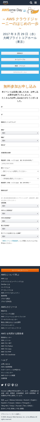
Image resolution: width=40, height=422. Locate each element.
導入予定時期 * (5, 225)
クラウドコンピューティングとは (12, 281)
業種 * (2, 130)
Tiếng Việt (4, 406)
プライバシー (5, 414)
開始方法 (4, 311)
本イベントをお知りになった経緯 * (11, 233)
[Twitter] (3, 385)
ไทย (24, 406)
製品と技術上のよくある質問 (10, 322)
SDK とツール (5, 340)
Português (25, 403)
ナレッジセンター (7, 372)
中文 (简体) (11, 408)
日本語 (29, 406)
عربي (6, 400)
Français (11, 403)
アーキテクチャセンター (9, 319)
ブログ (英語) (5, 298)
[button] (20, 133)
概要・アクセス (20, 66)
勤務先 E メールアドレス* (8, 122)
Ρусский (18, 406)
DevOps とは (5, 284)
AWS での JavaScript (8, 354)
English (33, 400)
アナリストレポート (8, 325)
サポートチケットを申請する (10, 370)
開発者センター (6, 337)
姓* (2, 107)
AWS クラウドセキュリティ (10, 293)
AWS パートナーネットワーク (11, 328)
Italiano (18, 403)
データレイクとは (7, 290)
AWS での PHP (6, 352)
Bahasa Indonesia (16, 400)
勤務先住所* (4, 190)
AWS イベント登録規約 (10, 241)
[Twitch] (10, 385)
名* (2, 114)
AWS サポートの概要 (8, 375)
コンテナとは (5, 287)
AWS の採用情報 (6, 367)
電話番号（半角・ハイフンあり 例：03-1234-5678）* (17, 160)
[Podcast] (13, 385)
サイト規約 (15, 414)
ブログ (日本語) (6, 301)
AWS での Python (7, 346)
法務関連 (4, 378)
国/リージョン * (5, 168)
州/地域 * (3, 175)
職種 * (2, 137)
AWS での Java (6, 349)
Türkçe (11, 406)
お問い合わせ (5, 364)
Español (4, 403)
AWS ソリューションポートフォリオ (13, 316)
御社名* (3, 145)
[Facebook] (6, 385)
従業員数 (3, 203)
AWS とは (4, 278)
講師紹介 (20, 53)
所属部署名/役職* (6, 152)
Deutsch (26, 400)
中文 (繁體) (20, 408)
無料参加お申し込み (20, 72)
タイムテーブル (20, 59)
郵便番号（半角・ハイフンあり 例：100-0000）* (15, 182)
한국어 (3, 408)
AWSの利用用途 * (6, 218)
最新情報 (4, 296)
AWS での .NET (6, 343)
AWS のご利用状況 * (7, 210)
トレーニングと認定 (8, 314)
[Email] (17, 385)
